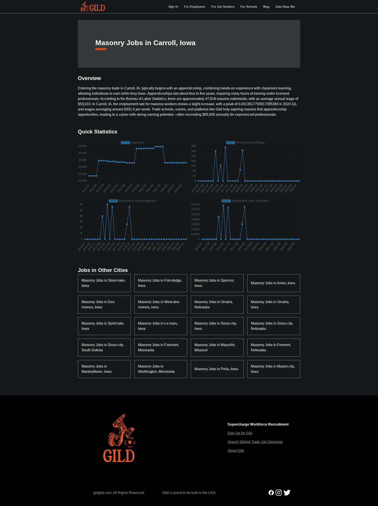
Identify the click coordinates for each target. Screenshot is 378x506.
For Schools (248, 6)
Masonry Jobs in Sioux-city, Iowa (216, 325)
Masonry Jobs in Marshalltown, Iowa (97, 368)
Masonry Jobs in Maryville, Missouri (215, 347)
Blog (266, 6)
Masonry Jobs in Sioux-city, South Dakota (103, 347)
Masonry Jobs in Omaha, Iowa (270, 304)
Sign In (173, 6)
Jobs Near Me (285, 6)
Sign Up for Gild (240, 433)
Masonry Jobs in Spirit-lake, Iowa (103, 325)
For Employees (194, 6)
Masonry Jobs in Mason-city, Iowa (273, 368)
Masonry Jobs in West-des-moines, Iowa (159, 304)
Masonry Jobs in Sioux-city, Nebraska (272, 325)
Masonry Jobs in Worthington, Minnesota (156, 368)
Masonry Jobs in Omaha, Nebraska (214, 304)
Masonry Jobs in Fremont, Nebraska (271, 347)
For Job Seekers (222, 6)
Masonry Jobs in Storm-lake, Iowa (104, 283)
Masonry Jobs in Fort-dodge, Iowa (160, 283)
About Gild (236, 451)
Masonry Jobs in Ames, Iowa (273, 283)
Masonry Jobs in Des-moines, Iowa (98, 304)
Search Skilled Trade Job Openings (255, 442)
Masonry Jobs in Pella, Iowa (216, 369)
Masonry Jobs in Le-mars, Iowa (158, 325)
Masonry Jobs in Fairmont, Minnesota (159, 347)
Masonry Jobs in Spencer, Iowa (214, 283)
